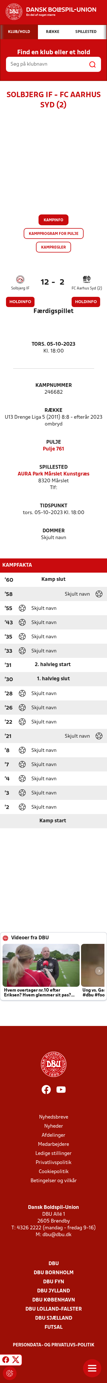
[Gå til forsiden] (48, 11)
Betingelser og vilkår (54, 1180)
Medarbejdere (53, 1144)
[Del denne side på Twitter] (15, 1360)
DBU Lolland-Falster (53, 1309)
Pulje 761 (53, 449)
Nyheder (53, 1126)
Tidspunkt (53, 506)
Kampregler (53, 247)
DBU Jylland (53, 1291)
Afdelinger (53, 1135)
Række (53, 410)
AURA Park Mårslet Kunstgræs (53, 474)
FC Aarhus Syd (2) (87, 288)
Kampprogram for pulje (53, 234)
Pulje (53, 442)
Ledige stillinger (53, 1153)
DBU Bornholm (54, 1273)
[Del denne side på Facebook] (5, 1360)
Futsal (53, 1327)
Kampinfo (53, 220)
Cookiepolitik (53, 1171)
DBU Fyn (53, 1282)
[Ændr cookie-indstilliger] (10, 1373)
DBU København (53, 1300)
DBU (54, 1263)
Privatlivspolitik (53, 1162)
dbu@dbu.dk (57, 1234)
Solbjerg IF (20, 288)
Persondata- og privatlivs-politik (53, 1345)
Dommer (54, 531)
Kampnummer (53, 385)
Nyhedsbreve (53, 1117)
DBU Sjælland (53, 1318)
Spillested (53, 467)
